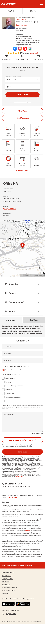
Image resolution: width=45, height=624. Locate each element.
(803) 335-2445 (21, 25)
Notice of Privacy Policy (9, 587)
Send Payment (23, 118)
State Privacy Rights (8, 590)
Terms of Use (6, 584)
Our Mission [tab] (11, 320)
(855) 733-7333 (19, 476)
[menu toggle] (41, 3)
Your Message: (8, 414)
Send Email (22, 452)
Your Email (7, 361)
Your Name (7, 346)
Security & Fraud (7, 579)
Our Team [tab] (34, 320)
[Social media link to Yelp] (25, 49)
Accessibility (6, 581)
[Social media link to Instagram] (20, 49)
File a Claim (22, 111)
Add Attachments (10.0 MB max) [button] (22, 440)
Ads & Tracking (6, 576)
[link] (11, 4)
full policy (28, 530)
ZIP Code (10, 87)
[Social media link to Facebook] (15, 49)
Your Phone (7, 353)
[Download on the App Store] (8, 604)
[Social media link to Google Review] (30, 49)
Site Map (5, 593)
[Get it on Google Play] (23, 604)
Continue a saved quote (22, 102)
